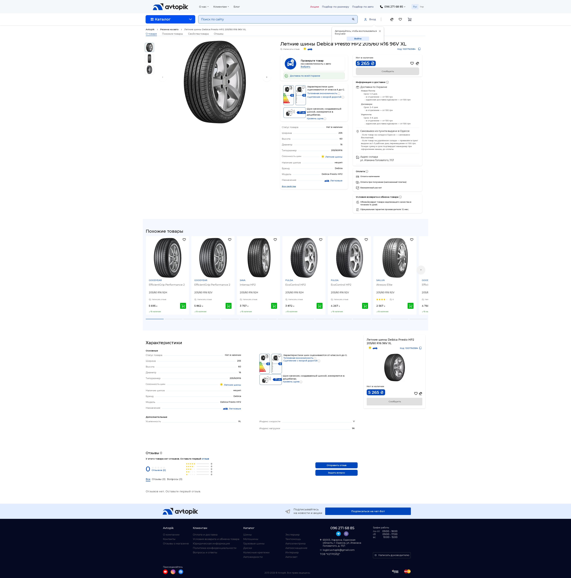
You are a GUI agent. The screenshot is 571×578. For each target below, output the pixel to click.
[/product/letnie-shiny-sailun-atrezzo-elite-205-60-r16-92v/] (395, 258)
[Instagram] (173, 571)
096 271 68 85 (393, 6)
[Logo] (170, 6)
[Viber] (346, 533)
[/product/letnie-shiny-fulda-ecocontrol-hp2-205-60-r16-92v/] (349, 258)
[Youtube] (165, 571)
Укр (422, 6)
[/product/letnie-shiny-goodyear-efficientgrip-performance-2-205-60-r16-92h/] (167, 258)
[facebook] (180, 571)
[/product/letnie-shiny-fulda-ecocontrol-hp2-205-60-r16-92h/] (304, 258)
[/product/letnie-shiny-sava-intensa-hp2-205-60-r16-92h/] (258, 258)
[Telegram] (338, 533)
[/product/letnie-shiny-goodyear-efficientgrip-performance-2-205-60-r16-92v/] (213, 258)
